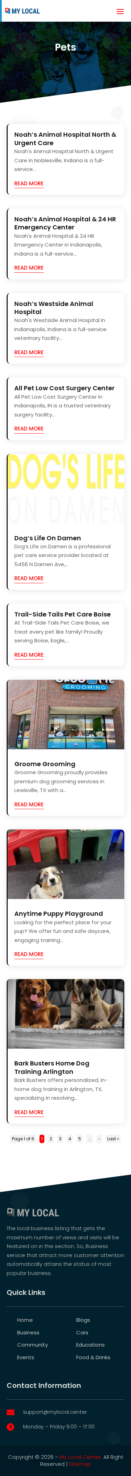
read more (29, 183)
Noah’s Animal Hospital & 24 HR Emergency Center (65, 223)
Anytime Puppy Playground (58, 913)
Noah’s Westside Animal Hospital (53, 307)
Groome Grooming (44, 764)
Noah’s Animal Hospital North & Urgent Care (65, 138)
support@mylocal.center (55, 1412)
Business (28, 1332)
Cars (82, 1332)
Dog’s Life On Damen (47, 538)
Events (25, 1357)
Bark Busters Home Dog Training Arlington (51, 1067)
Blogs (83, 1320)
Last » (113, 1139)
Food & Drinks (93, 1357)
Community (32, 1344)
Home (25, 1320)
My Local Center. (81, 1457)
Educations (90, 1344)
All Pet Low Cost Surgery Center (64, 388)
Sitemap (80, 1464)
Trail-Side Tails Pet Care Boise (62, 614)
